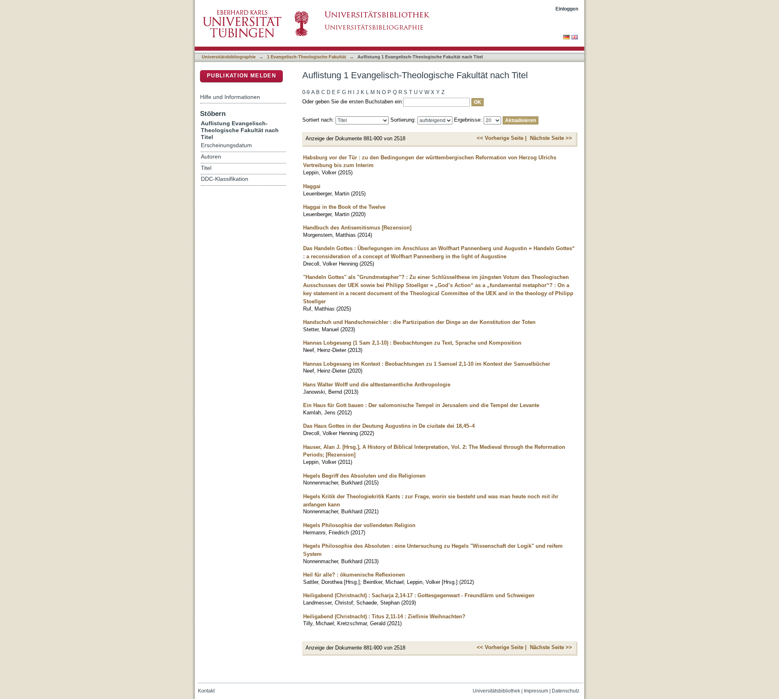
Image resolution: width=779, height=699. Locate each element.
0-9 (306, 92)
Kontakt (206, 691)
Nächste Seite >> (551, 138)
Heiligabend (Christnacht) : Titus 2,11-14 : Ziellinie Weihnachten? (384, 616)
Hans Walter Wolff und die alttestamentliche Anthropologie (376, 385)
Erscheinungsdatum (226, 145)
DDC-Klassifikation (224, 179)
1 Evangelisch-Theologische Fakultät (306, 56)
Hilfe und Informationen (230, 97)
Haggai (312, 186)
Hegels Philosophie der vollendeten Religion (359, 525)
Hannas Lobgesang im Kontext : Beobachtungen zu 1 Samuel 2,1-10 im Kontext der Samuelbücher (426, 364)
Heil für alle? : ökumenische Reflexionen (354, 575)
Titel (206, 168)
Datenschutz (565, 691)
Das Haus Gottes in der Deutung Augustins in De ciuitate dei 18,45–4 (389, 426)
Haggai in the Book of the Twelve (344, 207)
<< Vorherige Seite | (502, 138)
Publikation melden (241, 76)
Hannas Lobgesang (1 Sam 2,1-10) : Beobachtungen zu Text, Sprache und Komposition (412, 343)
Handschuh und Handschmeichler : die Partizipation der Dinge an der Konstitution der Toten (419, 322)
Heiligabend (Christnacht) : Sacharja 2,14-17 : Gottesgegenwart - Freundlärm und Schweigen (418, 595)
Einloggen (566, 8)
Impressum (536, 691)
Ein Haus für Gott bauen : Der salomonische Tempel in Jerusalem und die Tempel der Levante (421, 405)
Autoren (211, 157)
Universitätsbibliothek (496, 691)
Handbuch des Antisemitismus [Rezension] (357, 228)
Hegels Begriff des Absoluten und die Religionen (364, 476)
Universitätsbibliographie (229, 56)
